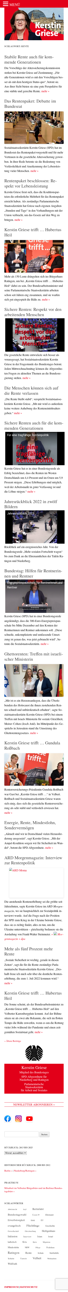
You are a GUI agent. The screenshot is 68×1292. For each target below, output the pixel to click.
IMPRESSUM (11, 1287)
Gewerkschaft (13, 1231)
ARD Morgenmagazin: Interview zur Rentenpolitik (33, 860)
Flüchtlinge (32, 1225)
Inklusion (12, 1236)
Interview (27, 1236)
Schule (41, 1252)
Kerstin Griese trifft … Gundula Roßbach (32, 745)
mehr (45, 91)
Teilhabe (11, 1258)
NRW (27, 1247)
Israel (50, 1236)
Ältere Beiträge (12, 1041)
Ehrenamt (49, 1214)
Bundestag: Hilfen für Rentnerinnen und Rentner (33, 573)
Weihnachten (51, 1258)
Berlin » (8, 1170)
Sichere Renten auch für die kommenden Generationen (33, 425)
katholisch (12, 1241)
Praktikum (50, 1247)
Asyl (24, 1209)
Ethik (33, 1220)
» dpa (22, 939)
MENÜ (14, 4)
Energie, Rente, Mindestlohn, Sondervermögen (30, 825)
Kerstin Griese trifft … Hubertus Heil (32, 232)
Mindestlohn (13, 1247)
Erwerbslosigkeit (16, 1220)
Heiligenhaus (48, 1231)
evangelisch (14, 1225)
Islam (39, 1236)
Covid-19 (35, 1215)
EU (42, 1220)
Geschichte (50, 1225)
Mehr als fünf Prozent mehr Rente (28, 951)
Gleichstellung (30, 1231)
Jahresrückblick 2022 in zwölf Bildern (30, 504)
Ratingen (13, 1253)
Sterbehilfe (54, 1252)
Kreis (35, 1242)
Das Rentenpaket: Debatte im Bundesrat (30, 103)
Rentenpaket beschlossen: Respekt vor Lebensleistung (30, 183)
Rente (28, 1253)
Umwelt (23, 1258)
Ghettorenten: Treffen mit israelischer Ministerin (33, 656)
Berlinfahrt (38, 1209)
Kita (24, 1241)
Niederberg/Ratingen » (25, 1170)
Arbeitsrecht (12, 1209)
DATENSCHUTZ (29, 1287)
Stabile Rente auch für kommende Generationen (29, 59)
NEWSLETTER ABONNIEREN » (34, 1104)
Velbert (37, 1258)
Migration (46, 1242)
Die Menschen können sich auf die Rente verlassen (31, 390)
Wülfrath (12, 1263)
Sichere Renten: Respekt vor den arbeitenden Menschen (32, 311)
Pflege (38, 1247)
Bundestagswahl (17, 1214)
